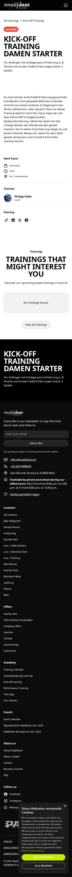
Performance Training (16, 688)
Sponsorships (11, 644)
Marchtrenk (10, 564)
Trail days (9, 694)
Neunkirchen (11, 570)
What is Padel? (12, 756)
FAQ (6, 775)
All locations (10, 514)
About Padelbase (13, 750)
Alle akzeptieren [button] (43, 857)
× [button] (65, 806)
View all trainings (36, 324)
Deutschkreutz (12, 527)
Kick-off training (13, 682)
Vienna (7, 588)
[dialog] (43, 838)
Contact (8, 762)
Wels (6, 594)
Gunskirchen (11, 539)
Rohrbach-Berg (12, 576)
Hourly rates (10, 613)
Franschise (10, 650)
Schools (8, 638)
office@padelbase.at (23, 460)
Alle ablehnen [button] (43, 865)
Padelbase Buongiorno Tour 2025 (22, 731)
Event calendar (12, 719)
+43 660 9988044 (20, 466)
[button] (65, 5)
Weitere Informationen (33, 850)
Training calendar (14, 669)
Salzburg (9, 582)
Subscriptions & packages (18, 620)
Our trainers (11, 700)
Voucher (8, 632)
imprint (8, 841)
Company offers (12, 626)
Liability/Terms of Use (16, 853)
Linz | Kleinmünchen (15, 551)
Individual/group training (18, 675)
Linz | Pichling (12, 558)
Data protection (12, 847)
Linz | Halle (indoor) (15, 545)
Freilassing (10, 533)
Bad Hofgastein (12, 520)
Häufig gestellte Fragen (25, 494)
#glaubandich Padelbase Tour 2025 (23, 725)
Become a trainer (13, 768)
